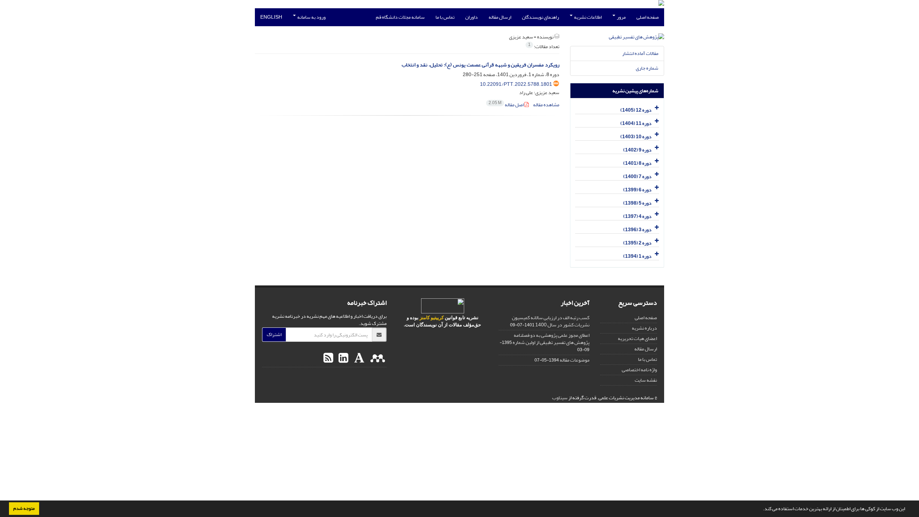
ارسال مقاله (500, 17)
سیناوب (560, 397)
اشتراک (274, 334)
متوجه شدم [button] (24, 508)
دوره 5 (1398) (637, 203)
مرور (621, 17)
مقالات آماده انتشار (640, 53)
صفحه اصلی (647, 17)
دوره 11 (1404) (636, 123)
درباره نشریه (644, 328)
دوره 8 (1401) (637, 163)
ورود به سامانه (311, 17)
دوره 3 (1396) (637, 229)
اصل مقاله (506, 105)
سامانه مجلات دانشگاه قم (400, 17)
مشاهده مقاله (546, 105)
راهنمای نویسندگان (540, 17)
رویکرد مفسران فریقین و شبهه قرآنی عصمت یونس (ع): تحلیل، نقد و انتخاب (480, 65)
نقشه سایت (646, 380)
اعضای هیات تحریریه (637, 338)
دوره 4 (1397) (637, 216)
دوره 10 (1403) (636, 136)
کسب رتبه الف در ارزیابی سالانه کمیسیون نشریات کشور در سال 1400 (550, 321)
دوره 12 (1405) (636, 110)
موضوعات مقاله (574, 360)
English (271, 17)
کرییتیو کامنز (432, 317)
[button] (761, 509)
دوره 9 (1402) (637, 150)
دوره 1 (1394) (637, 256)
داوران (471, 17)
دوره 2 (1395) (637, 243)
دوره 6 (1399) (637, 190)
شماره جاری (647, 68)
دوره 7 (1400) (637, 176)
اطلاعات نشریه (587, 17)
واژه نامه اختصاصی (639, 369)
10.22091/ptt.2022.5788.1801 (516, 84)
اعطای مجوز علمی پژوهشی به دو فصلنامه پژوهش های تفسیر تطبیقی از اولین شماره (551, 338)
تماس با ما (444, 17)
